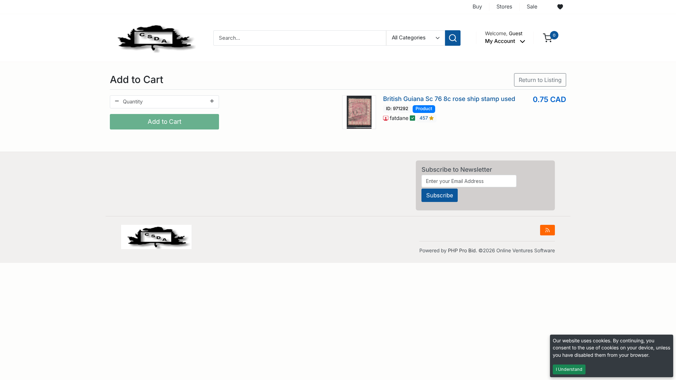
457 (424, 118)
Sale (532, 6)
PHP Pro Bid (462, 251)
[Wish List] (560, 7)
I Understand (569, 369)
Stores (504, 6)
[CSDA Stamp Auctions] (154, 37)
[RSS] (547, 230)
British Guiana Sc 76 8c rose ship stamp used (449, 99)
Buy (477, 6)
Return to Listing (540, 79)
